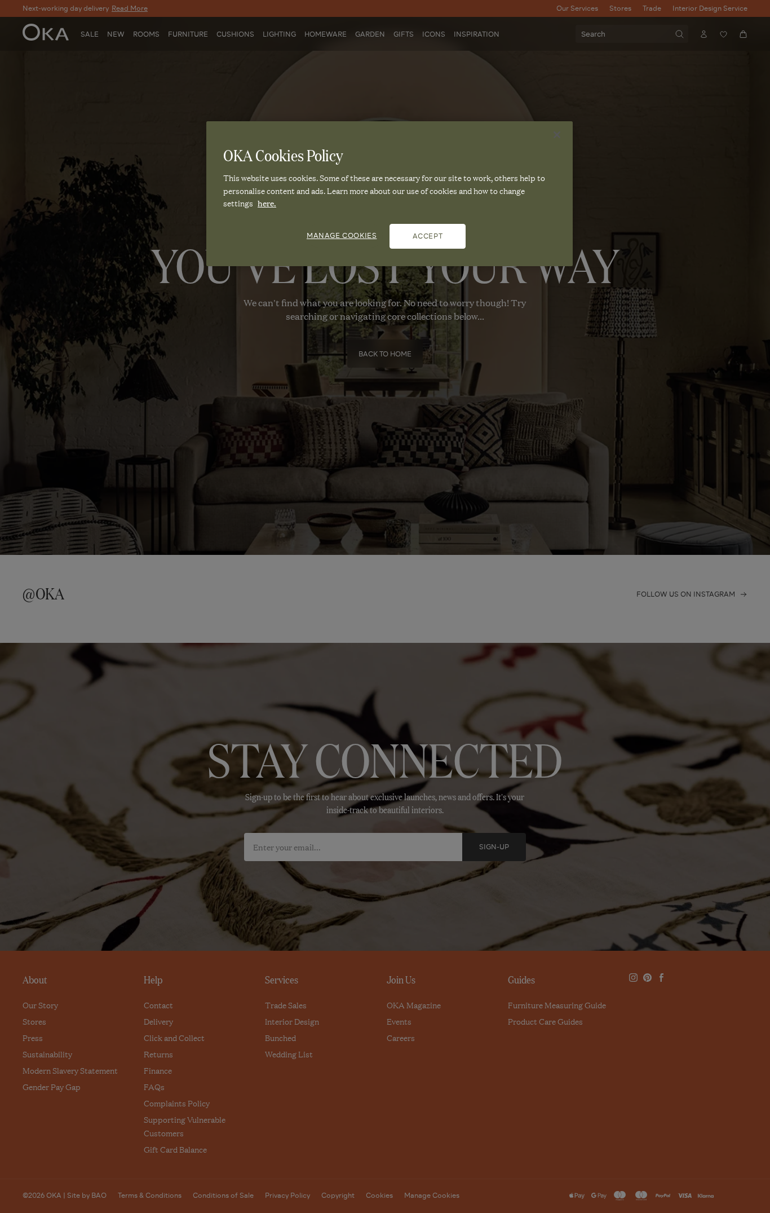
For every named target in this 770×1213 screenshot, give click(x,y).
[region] (389, 193)
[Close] (557, 134)
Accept (428, 236)
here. (267, 203)
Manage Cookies (342, 235)
